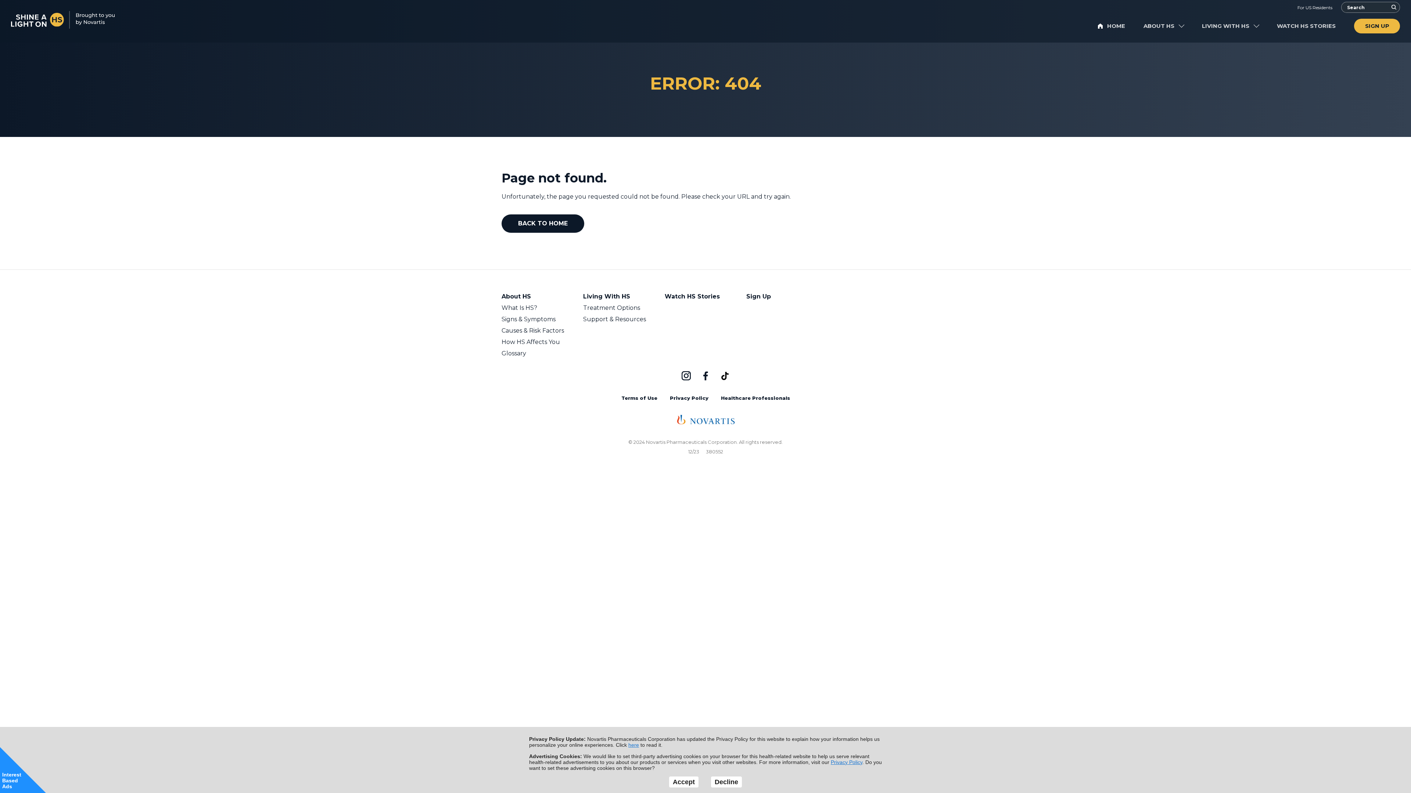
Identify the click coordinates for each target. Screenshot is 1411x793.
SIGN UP (1377, 25)
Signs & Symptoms (529, 319)
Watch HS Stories (692, 296)
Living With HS (606, 296)
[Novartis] (705, 422)
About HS (516, 296)
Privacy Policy (689, 398)
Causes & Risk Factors (533, 330)
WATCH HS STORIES (1306, 25)
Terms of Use (639, 398)
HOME (1116, 25)
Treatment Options (611, 307)
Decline (726, 782)
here (633, 745)
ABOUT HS (1158, 25)
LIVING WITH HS (1225, 25)
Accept (684, 782)
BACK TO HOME (543, 223)
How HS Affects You (531, 341)
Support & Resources (614, 319)
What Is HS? (519, 307)
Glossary (514, 353)
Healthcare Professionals (755, 398)
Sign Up (758, 296)
